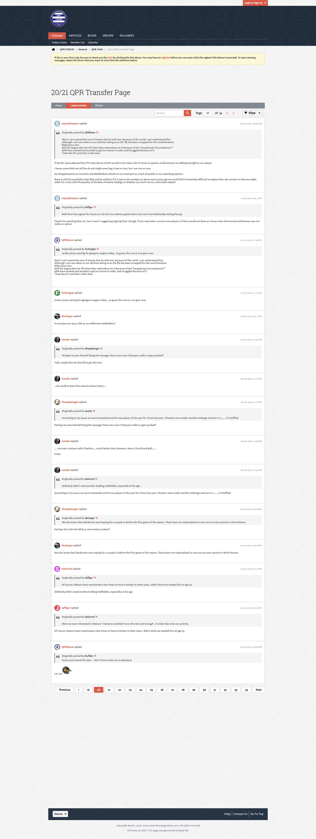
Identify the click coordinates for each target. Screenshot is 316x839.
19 (88, 689)
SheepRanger (70, 402)
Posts (59, 105)
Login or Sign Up (253, 2)
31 (215, 689)
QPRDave (67, 240)
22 (119, 689)
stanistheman (70, 123)
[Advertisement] (158, 76)
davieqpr (67, 316)
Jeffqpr (66, 607)
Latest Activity (78, 105)
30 (204, 689)
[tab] (58, 105)
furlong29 (68, 292)
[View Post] (97, 132)
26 (162, 689)
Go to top (257, 814)
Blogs (92, 35)
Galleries (127, 35)
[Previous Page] (227, 113)
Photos (99, 105)
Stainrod (67, 568)
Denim (58, 814)
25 (151, 689)
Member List (77, 42)
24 (140, 689)
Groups (108, 35)
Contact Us (240, 814)
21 (109, 689)
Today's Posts (59, 42)
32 (225, 689)
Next (259, 689)
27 (172, 689)
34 (246, 689)
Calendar (93, 42)
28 (183, 689)
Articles (75, 35)
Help (227, 814)
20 (98, 689)
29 (193, 689)
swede (66, 339)
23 (130, 689)
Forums (57, 35)
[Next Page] (233, 113)
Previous (64, 689)
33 (235, 689)
